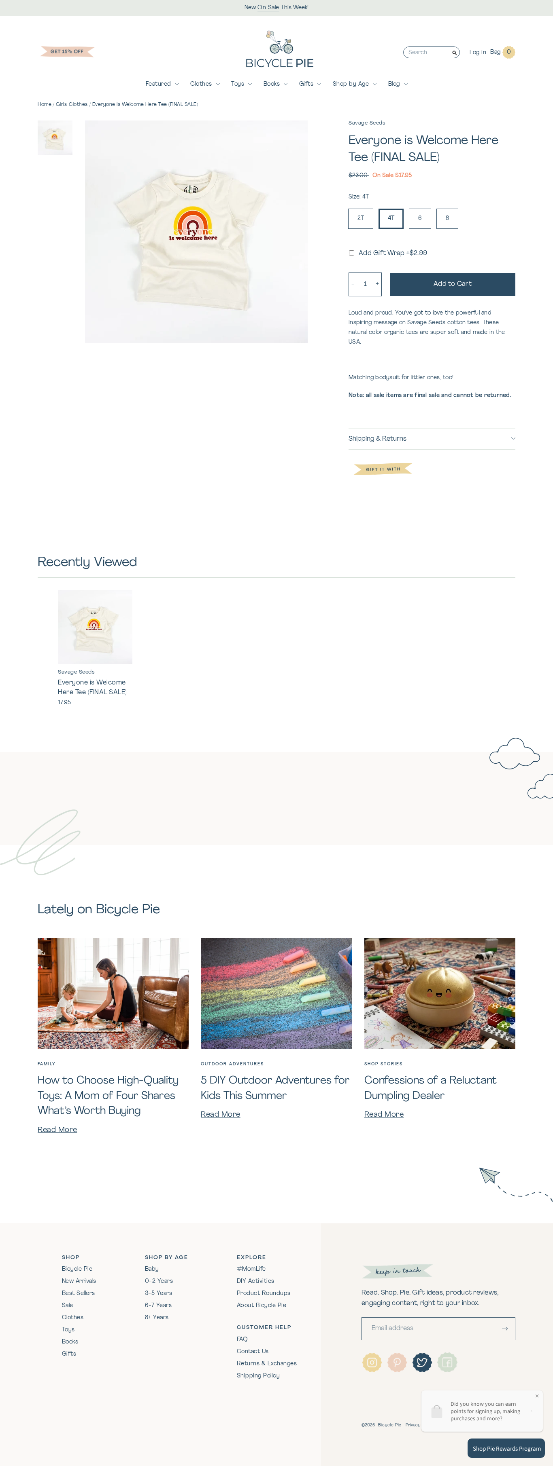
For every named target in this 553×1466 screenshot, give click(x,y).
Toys (237, 84)
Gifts (306, 84)
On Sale (268, 8)
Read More (57, 1130)
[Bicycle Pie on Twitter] (422, 1362)
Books (272, 84)
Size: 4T (359, 197)
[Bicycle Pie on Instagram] (372, 1362)
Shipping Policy (258, 1376)
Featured (158, 84)
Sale (67, 1306)
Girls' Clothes (72, 104)
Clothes (201, 84)
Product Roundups (264, 1294)
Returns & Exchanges (267, 1364)
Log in (478, 53)
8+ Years (157, 1318)
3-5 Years (158, 1294)
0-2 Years (159, 1281)
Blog (394, 84)
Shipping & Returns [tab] (377, 439)
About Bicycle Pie (262, 1306)
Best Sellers (78, 1294)
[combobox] (427, 52)
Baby (152, 1269)
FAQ (242, 1340)
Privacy (413, 1425)
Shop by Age (351, 84)
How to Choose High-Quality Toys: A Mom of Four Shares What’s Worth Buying (108, 1096)
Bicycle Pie (77, 1269)
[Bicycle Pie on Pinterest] (397, 1362)
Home (44, 104)
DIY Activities (255, 1281)
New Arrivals (79, 1281)
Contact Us (253, 1352)
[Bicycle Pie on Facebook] (447, 1362)
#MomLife (251, 1269)
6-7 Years (158, 1306)
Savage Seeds (367, 123)
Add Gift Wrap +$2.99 (393, 253)
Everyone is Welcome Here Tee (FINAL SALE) (145, 104)
